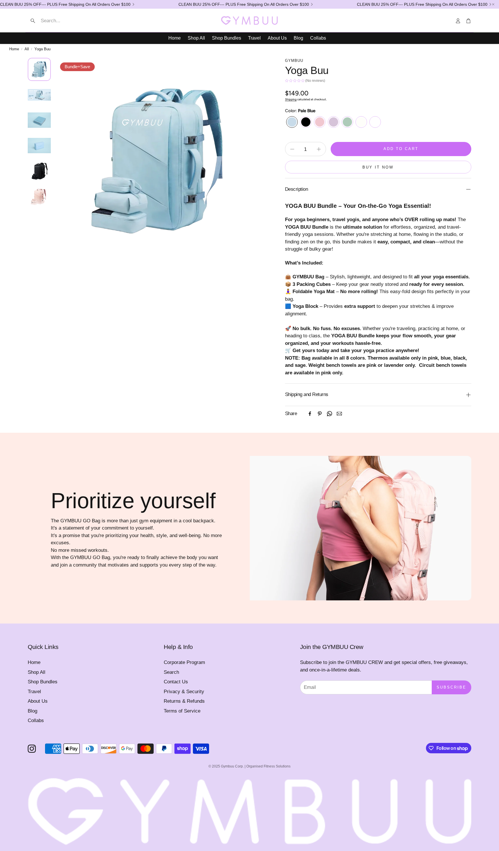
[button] (63, 21)
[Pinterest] (319, 413)
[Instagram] (32, 749)
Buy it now (378, 167)
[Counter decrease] (292, 149)
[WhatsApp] (329, 413)
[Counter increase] (319, 149)
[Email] (339, 413)
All (27, 49)
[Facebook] (309, 413)
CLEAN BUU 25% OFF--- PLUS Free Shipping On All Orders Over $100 (65, 4)
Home (14, 49)
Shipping (291, 99)
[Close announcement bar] (493, 4)
